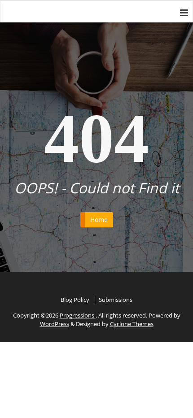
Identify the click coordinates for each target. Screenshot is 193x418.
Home (99, 219)
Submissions (115, 300)
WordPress (54, 324)
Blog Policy (75, 300)
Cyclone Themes (132, 324)
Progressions (78, 315)
